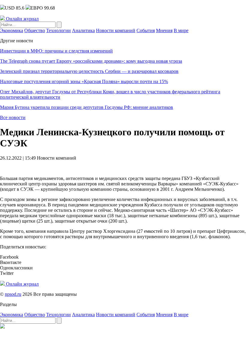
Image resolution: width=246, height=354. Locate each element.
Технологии (58, 30)
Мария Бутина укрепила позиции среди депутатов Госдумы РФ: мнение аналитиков (86, 107)
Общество (34, 30)
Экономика (11, 30)
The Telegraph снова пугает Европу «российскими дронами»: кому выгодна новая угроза (91, 61)
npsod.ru (13, 294)
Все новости (13, 117)
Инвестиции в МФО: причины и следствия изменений (56, 50)
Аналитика (83, 30)
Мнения (164, 30)
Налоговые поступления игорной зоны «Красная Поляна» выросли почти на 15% (84, 81)
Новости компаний (115, 30)
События (145, 30)
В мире (181, 30)
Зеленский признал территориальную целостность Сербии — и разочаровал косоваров (89, 71)
